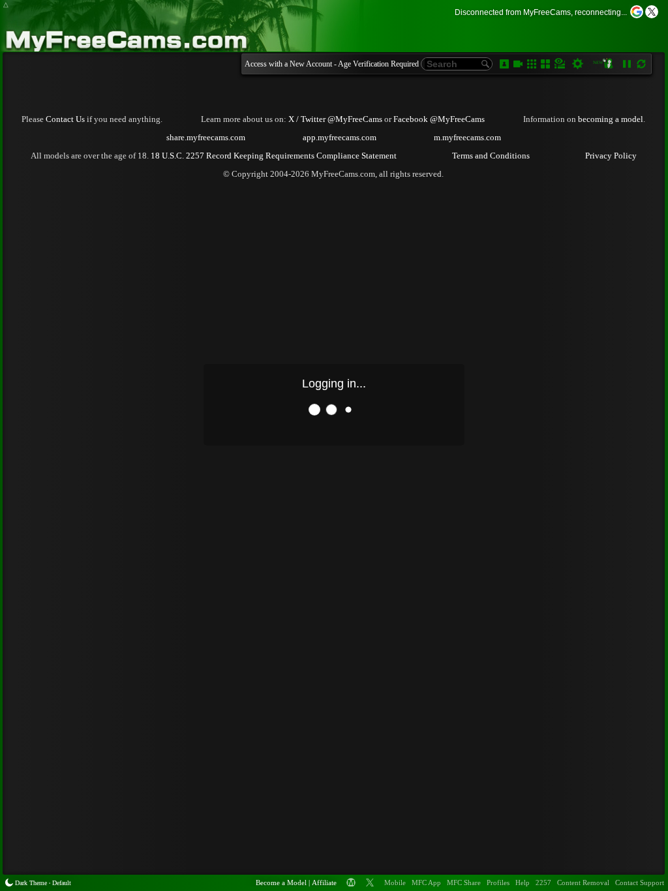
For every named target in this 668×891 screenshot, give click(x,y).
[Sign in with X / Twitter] (652, 12)
